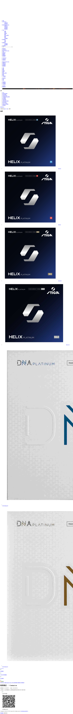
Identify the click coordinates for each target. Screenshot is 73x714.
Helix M (59, 168)
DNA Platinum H (5, 666)
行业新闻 (6, 44)
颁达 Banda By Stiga (5, 24)
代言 (5, 40)
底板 (5, 31)
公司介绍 (6, 22)
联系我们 (4, 85)
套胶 (5, 32)
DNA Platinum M (5, 505)
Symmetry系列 (4, 95)
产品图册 (6, 38)
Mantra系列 (4, 94)
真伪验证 (4, 45)
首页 (3, 20)
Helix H (59, 224)
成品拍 (5, 33)
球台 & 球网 (6, 35)
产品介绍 (4, 63)
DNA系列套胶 (4, 93)
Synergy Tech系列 (5, 104)
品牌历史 (4, 62)
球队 (5, 41)
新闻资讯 (4, 42)
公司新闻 (6, 43)
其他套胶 (4, 105)
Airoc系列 (4, 97)
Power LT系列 (4, 103)
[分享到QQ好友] (3, 681)
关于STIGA (4, 21)
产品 (3, 30)
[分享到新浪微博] (0, 681)
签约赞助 (4, 39)
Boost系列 (4, 98)
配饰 (5, 36)
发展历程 (6, 23)
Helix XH (59, 280)
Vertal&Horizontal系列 (6, 96)
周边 (5, 37)
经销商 (3, 53)
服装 (5, 34)
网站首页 (4, 48)
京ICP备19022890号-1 (24, 711)
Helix (3, 92)
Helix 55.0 (67, 344)
